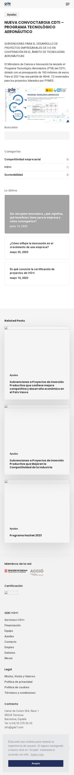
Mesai (8, 658)
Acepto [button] (36, 763)
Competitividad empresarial (22, 159)
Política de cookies (16, 687)
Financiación (12, 625)
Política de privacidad (18, 681)
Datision (9, 652)
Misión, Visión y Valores (19, 676)
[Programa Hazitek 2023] (37, 511)
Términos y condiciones (20, 692)
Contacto (10, 641)
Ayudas (12, 14)
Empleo (9, 647)
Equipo (8, 630)
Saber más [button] (37, 754)
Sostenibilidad (13, 174)
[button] (68, 4)
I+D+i (7, 167)
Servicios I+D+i (14, 620)
